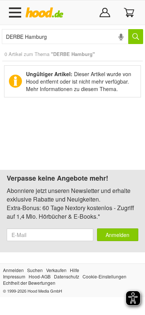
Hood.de (46, 12)
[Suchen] (135, 36)
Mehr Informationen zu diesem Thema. (72, 89)
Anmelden (117, 234)
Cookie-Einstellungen (104, 276)
